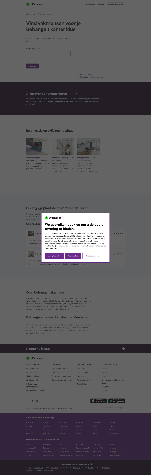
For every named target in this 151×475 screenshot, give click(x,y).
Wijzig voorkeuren (93, 256)
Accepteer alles (54, 256)
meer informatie (83, 246)
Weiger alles (73, 256)
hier (103, 243)
